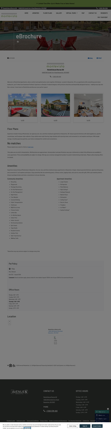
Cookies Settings (72, 426)
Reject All (85, 426)
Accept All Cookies (97, 426)
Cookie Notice (27, 428)
